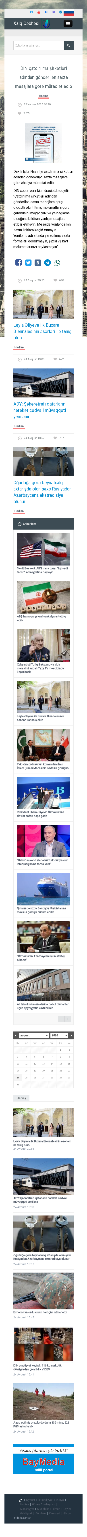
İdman (56, 1508)
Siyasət (30, 1500)
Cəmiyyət (54, 1513)
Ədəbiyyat (26, 1513)
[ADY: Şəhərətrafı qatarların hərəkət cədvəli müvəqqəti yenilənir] (43, 384)
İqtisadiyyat (45, 1500)
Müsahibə (43, 1508)
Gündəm (40, 1513)
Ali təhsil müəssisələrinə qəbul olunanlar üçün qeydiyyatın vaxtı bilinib (42, 1006)
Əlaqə (67, 1513)
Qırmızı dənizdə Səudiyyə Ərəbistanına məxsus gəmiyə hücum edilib (41, 910)
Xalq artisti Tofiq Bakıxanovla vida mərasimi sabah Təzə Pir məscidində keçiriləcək (40, 668)
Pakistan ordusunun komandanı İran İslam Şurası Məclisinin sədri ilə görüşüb (43, 766)
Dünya (60, 1500)
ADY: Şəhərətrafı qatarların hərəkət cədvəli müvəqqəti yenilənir (39, 410)
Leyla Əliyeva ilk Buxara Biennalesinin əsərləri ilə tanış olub (42, 331)
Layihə (67, 1508)
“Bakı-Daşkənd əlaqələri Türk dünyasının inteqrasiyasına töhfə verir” (42, 862)
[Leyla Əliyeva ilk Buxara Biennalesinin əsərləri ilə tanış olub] (43, 305)
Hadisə (43, 96)
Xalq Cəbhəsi (26, 23)
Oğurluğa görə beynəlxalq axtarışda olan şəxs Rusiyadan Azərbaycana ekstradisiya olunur (42, 492)
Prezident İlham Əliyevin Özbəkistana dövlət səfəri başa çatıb (40, 814)
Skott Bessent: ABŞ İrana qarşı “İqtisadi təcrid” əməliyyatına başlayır (42, 570)
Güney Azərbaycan (43, 1504)
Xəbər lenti (30, 524)
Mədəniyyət (27, 1508)
